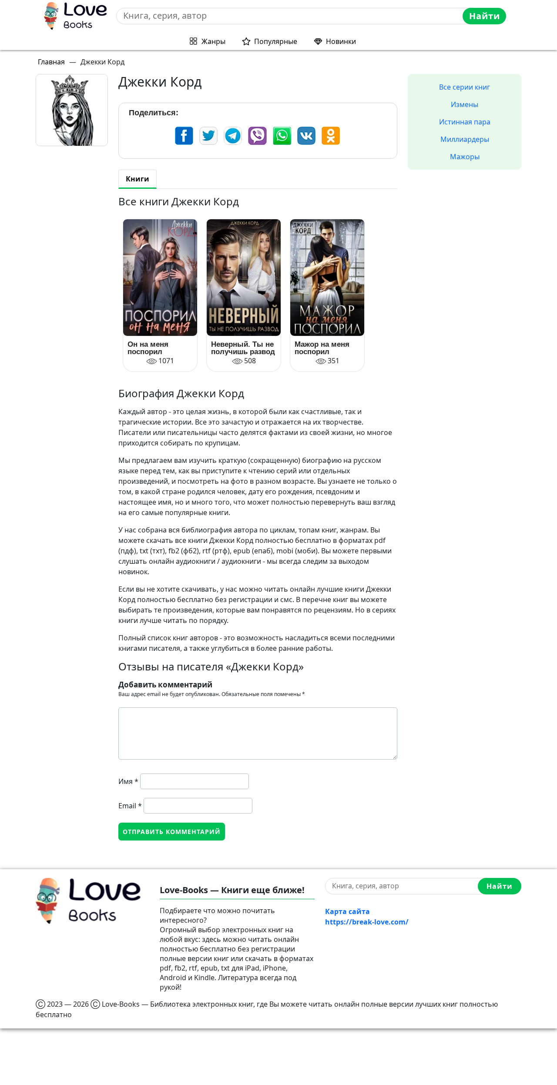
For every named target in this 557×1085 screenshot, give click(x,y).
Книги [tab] (137, 179)
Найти (484, 16)
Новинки (341, 41)
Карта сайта (347, 911)
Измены (464, 104)
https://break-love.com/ (367, 922)
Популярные (275, 41)
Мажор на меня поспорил (322, 348)
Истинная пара (464, 122)
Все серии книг (464, 87)
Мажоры (465, 156)
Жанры (213, 41)
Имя (128, 781)
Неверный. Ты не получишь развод (243, 348)
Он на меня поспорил (148, 348)
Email (130, 805)
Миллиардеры (464, 139)
